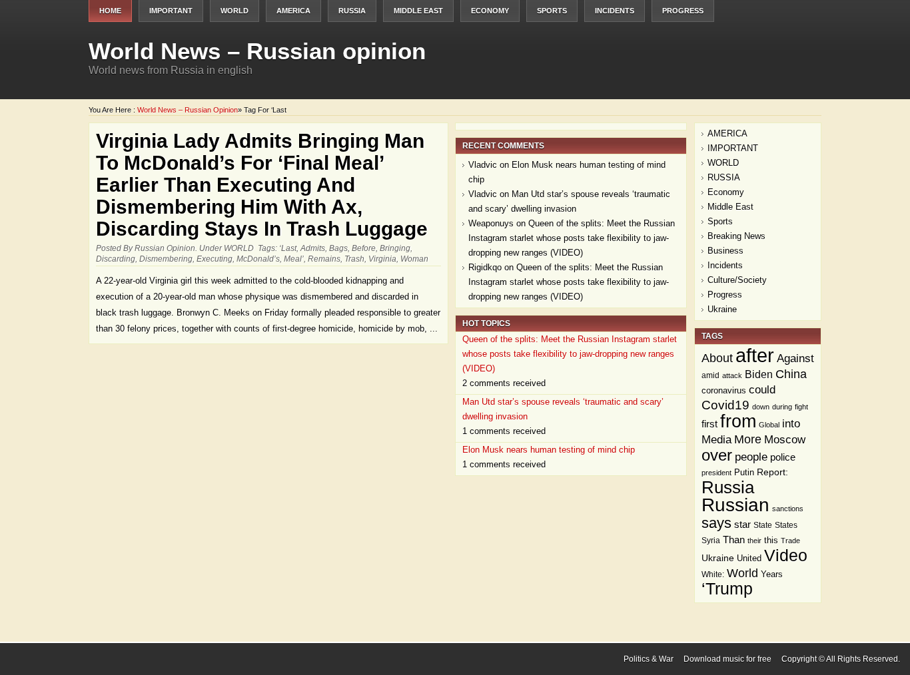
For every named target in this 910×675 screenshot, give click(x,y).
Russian (735, 505)
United (749, 558)
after (754, 355)
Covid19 (725, 405)
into (791, 423)
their (754, 541)
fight (801, 407)
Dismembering (166, 259)
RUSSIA (352, 11)
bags (338, 248)
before (364, 248)
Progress (682, 11)
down (760, 407)
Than (734, 540)
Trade (790, 541)
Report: (772, 472)
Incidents (614, 11)
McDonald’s (258, 259)
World (742, 573)
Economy (490, 11)
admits (312, 248)
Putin (744, 472)
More (747, 439)
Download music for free (727, 659)
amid (710, 375)
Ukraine (722, 309)
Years (772, 574)
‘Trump (727, 589)
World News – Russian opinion (257, 51)
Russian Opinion (165, 248)
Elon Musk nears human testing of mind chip (548, 450)
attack (732, 375)
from (738, 421)
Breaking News (736, 236)
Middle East (418, 11)
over (716, 455)
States (786, 525)
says (716, 523)
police (782, 457)
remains (324, 259)
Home (110, 11)
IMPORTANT (171, 11)
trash (354, 259)
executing (214, 259)
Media (716, 439)
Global (769, 425)
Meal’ (294, 259)
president (716, 473)
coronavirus (723, 390)
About (717, 358)
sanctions (787, 509)
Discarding (115, 259)
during (782, 407)
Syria (710, 540)
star (742, 524)
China (791, 374)
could (762, 389)
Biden (759, 374)
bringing (395, 248)
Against (795, 358)
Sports (552, 11)
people (751, 456)
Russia (727, 487)
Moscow (784, 439)
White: (712, 574)
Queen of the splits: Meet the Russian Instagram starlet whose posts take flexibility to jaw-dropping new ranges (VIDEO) (571, 238)
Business (725, 251)
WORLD (234, 11)
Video (785, 555)
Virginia (382, 259)
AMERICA (293, 11)
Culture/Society (737, 280)
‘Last (287, 248)
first (709, 423)
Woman (414, 259)
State (762, 525)
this (771, 540)
